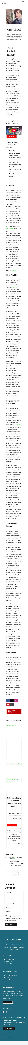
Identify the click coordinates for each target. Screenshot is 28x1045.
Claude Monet (10, 959)
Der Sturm (14, 287)
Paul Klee (17, 425)
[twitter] (12, 700)
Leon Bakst (9, 229)
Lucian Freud (9, 962)
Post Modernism (10, 980)
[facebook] (8, 700)
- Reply (14, 858)
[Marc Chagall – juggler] (14, 739)
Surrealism (9, 978)
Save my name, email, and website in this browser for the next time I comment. (13, 918)
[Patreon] (12, 704)
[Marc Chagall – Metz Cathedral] (14, 779)
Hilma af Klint (9, 964)
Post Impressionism (11, 975)
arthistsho (14, 871)
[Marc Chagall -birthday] (14, 764)
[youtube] (8, 704)
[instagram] (16, 700)
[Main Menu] (24, 5)
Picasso (14, 270)
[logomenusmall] (4, 1)
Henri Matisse (10, 470)
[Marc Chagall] (11, 725)
